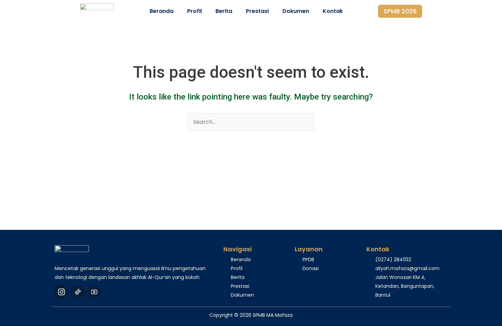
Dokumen (295, 11)
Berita (223, 11)
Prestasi (257, 11)
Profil (194, 11)
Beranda (161, 11)
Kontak (333, 11)
